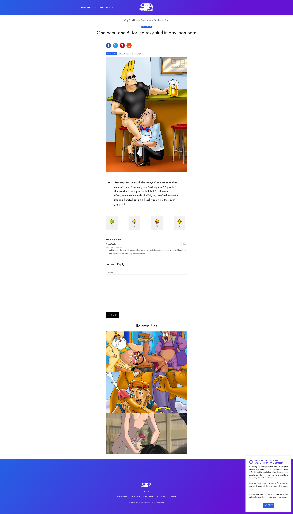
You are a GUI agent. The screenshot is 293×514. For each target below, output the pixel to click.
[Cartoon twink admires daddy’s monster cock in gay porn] (146, 392)
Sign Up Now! (89, 7)
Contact (164, 497)
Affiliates (173, 497)
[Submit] (129, 45)
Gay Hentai (107, 7)
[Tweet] (115, 45)
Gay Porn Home (131, 20)
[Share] (108, 45)
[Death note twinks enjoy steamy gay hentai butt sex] (146, 433)
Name (108, 303)
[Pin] (122, 45)
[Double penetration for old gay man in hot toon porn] (146, 351)
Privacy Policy (122, 497)
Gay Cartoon (146, 27)
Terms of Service (135, 497)
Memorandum (148, 497)
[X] (144, 491)
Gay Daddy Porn (161, 20)
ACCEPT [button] (268, 505)
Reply (185, 244)
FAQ (157, 497)
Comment (109, 272)
